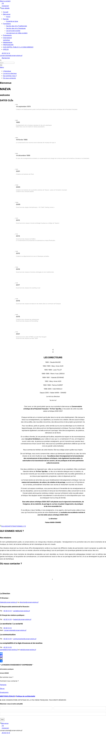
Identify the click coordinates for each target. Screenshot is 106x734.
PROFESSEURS (8, 45)
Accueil (5, 12)
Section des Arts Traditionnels (16, 26)
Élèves (2, 689)
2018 (18, 301)
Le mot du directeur (10, 73)
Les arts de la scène (13, 31)
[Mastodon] (53, 656)
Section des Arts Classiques (16, 28)
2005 (18, 187)
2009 (18, 204)
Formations (7, 24)
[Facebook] (53, 653)
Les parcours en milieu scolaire (16, 33)
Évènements (7, 35)
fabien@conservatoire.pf (8, 602)
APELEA (6, 49)
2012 (18, 220)
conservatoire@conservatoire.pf (15, 630)
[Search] (1, 65)
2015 (18, 253)
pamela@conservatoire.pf (9, 650)
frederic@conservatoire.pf (22, 619)
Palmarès (3, 685)
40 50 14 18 (7, 619)
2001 (18, 171)
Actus (8, 17)
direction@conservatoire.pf (29, 602)
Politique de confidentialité (25, 696)
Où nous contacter (9, 78)
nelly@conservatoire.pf (28, 650)
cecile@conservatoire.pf (21, 611)
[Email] (53, 658)
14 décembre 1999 (23, 155)
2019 (18, 317)
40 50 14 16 (7, 647)
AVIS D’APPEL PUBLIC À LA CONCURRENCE (18, 47)
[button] (53, 350)
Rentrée (6, 19)
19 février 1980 (21, 140)
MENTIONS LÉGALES (7, 696)
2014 (18, 236)
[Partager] (53, 661)
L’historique (7, 71)
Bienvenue (6, 14)
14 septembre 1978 (23, 106)
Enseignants (4, 692)
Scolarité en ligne (12, 21)
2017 (18, 285)
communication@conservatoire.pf (24, 639)
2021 (18, 334)
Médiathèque (7, 42)
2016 (18, 269)
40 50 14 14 (7, 628)
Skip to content (5, 1)
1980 (18, 122)
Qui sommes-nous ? (10, 76)
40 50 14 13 (7, 611)
